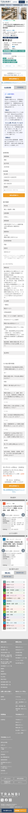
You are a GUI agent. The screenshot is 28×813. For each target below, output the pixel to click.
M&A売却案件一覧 (17, 5)
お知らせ (3, 745)
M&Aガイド (18, 722)
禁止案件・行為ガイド (21, 730)
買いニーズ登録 (4, 659)
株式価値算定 (19, 655)
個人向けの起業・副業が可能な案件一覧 (6, 662)
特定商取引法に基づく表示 (6, 763)
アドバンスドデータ (20, 699)
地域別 (2, 671)
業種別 (2, 668)
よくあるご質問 (19, 733)
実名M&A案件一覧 (5, 652)
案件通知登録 (4, 687)
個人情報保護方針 (5, 757)
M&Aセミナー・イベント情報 (6, 748)
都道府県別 (3, 674)
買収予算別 (3, 679)
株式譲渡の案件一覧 (6, 682)
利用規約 (3, 754)
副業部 (2, 696)
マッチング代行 (19, 660)
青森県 (13, 46)
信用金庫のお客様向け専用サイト (7, 782)
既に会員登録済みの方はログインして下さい (14, 82)
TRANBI (2, 5)
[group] (13, 515)
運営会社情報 (4, 742)
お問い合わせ (7, 778)
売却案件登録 (19, 652)
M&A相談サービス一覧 (6, 666)
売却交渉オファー (20, 649)
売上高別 (3, 676)
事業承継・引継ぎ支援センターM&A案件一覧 (6, 656)
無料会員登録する (14, 78)
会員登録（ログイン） (20, 810)
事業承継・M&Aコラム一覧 (21, 709)
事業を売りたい (19, 647)
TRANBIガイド (19, 719)
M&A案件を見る (7, 810)
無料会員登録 (20, 778)
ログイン (22, 2)
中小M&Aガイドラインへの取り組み (6, 767)
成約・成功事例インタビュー (21, 702)
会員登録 (15, 2)
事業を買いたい (4, 647)
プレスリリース (4, 751)
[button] (23, 515)
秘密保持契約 (4, 759)
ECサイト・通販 (11, 30)
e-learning (18, 696)
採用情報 (3, 770)
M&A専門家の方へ (20, 663)
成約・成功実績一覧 (20, 706)
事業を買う (9, 5)
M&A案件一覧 (4, 649)
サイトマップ (4, 773)
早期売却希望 (8, 53)
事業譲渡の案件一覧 (6, 684)
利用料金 (3, 719)
